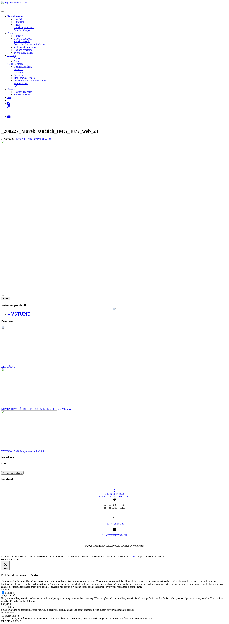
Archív (17, 61)
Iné (15, 86)
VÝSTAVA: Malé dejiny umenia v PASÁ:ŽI (23, 451)
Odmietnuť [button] (149, 556)
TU (134, 556)
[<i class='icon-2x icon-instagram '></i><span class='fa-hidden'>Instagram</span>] (8, 103)
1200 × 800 (21, 138)
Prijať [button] (140, 556)
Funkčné (9, 592)
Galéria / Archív (15, 64)
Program (11, 33)
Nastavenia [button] (160, 556)
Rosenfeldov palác (16, 16)
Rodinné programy (23, 50)
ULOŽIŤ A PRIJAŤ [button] (11, 621)
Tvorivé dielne (21, 83)
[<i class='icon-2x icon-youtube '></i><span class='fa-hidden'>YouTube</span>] (8, 106)
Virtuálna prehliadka (24, 27)
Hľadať (5, 299)
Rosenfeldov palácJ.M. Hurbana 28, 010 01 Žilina (114, 495)
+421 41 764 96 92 (114, 524)
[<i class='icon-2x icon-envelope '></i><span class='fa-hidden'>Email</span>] (8, 116)
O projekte (19, 22)
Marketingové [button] (8, 612)
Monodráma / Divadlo (25, 78)
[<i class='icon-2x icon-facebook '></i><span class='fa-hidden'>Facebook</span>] (8, 100)
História (17, 24)
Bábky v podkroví (23, 38)
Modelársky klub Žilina (39, 138)
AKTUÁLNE (8, 366)
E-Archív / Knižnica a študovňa (29, 44)
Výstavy (11, 55)
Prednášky (19, 69)
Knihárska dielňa (22, 41)
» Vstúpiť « (20, 314)
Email (5, 463)
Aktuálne (18, 36)
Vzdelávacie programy (25, 47)
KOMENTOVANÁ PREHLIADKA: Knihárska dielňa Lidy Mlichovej (36, 409)
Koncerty (18, 72)
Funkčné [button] (5, 589)
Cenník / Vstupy (22, 30)
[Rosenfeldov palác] (14, 2)
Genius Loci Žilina (23, 66)
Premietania (19, 75)
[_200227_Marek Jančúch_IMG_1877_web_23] (114, 142)
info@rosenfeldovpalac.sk (114, 534)
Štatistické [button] (6, 604)
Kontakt (11, 89)
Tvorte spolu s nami (23, 52)
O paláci (18, 19)
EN (9, 97)
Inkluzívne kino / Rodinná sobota (30, 80)
